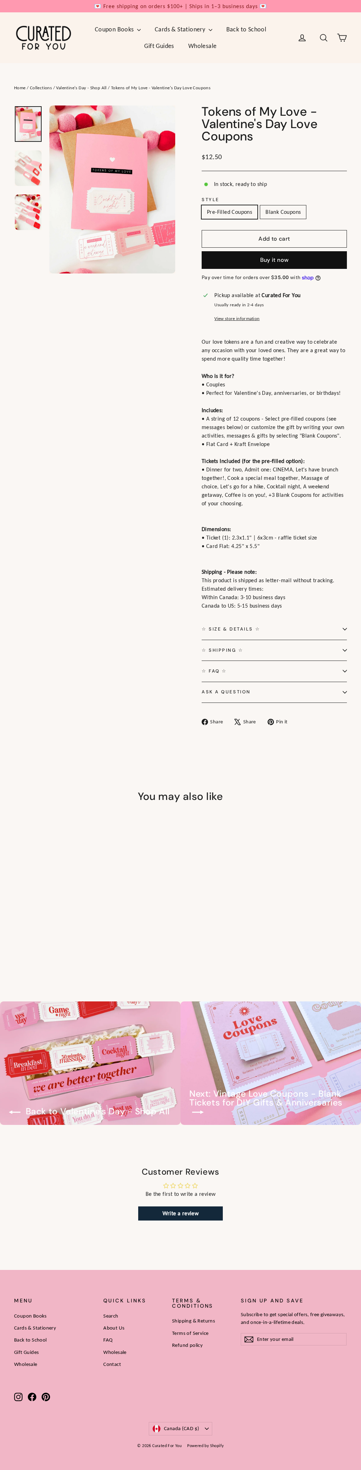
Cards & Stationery (181, 29)
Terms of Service (190, 1333)
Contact (112, 1364)
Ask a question (226, 692)
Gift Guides (159, 46)
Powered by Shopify (205, 1445)
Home (20, 87)
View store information (236, 318)
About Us (113, 1328)
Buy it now (274, 260)
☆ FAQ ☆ (214, 671)
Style (210, 200)
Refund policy (187, 1345)
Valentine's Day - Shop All (81, 87)
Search (110, 1316)
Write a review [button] (181, 1213)
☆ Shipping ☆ (223, 650)
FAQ (107, 1340)
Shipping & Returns (193, 1321)
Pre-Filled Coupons (229, 212)
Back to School (246, 29)
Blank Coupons (283, 212)
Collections (41, 87)
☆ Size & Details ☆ (231, 629)
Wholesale (202, 46)
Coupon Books (115, 29)
